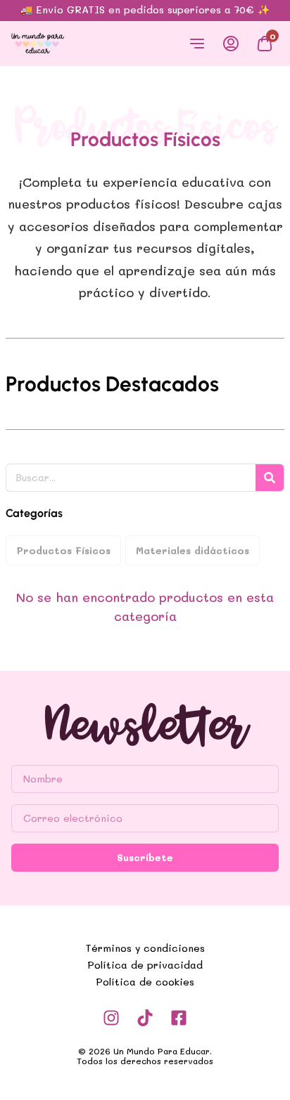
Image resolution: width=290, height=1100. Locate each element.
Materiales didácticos (192, 550)
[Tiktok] (145, 1018)
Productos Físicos (63, 550)
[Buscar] (270, 477)
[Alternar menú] (197, 44)
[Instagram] (111, 1018)
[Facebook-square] (179, 1018)
